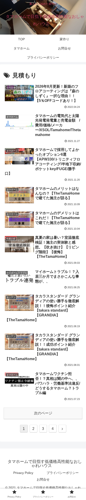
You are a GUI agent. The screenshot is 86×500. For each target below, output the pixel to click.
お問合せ (43, 479)
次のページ (43, 413)
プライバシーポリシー (63, 473)
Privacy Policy (23, 473)
